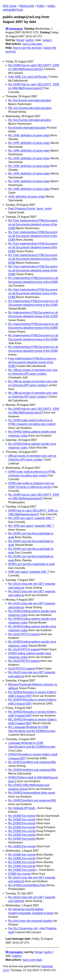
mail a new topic (32, 43)
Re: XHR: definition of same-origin (29, 135)
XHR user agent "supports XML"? (28, 571)
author (30, 40)
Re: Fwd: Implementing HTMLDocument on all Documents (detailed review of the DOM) (32, 224)
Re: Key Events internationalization (29, 100)
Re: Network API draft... (22, 808)
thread (20, 40)
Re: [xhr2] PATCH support (24, 634)
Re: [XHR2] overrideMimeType (27, 885)
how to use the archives (27, 47)
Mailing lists (26, 5)
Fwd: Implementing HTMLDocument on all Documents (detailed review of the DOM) (32, 362)
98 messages (14, 28)
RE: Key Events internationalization (29, 108)
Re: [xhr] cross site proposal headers (30, 920)
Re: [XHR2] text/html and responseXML (32, 762)
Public (41, 5)
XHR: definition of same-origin (26, 196)
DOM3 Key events (19, 873)
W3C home (10, 5)
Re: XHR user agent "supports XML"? (31, 518)
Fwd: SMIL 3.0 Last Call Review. (28, 76)
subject (47, 40)
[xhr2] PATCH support (21, 668)
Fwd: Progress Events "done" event (29, 208)
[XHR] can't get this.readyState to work (31, 564)
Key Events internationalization (27, 127)
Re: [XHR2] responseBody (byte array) (31, 792)
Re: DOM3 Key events (21, 815)
